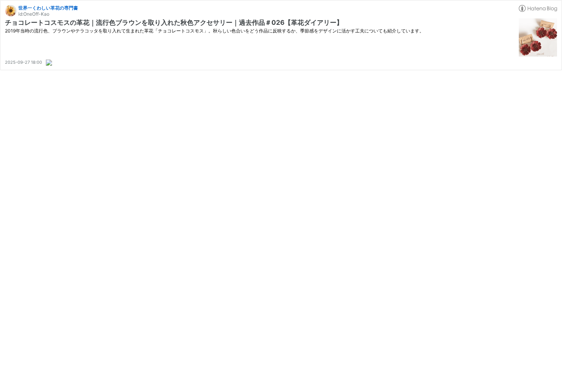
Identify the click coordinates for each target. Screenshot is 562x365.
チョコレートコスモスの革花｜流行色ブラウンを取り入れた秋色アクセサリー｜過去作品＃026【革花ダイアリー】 (174, 22)
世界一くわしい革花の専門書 (48, 8)
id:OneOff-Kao (33, 14)
